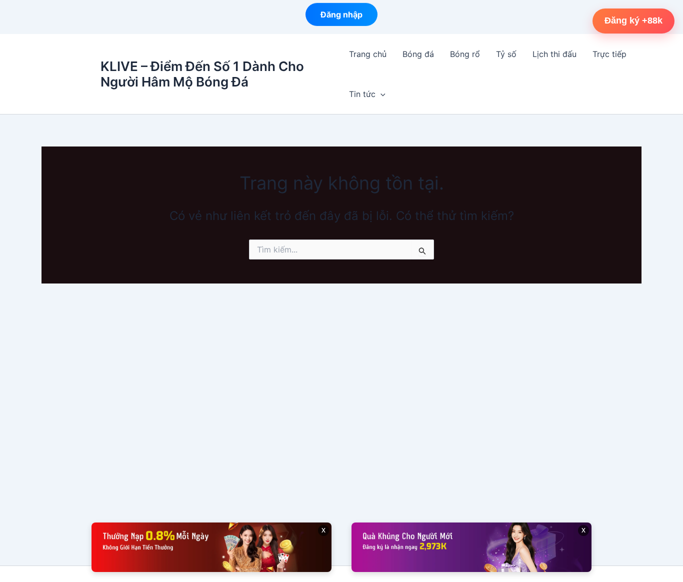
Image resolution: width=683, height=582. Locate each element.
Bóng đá (418, 54)
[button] (381, 94)
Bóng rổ (465, 54)
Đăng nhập (341, 14)
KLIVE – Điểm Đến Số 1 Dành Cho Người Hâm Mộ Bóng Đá (202, 74)
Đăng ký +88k (633, 21)
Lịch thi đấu (554, 54)
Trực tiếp (609, 54)
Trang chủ (367, 54)
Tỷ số (506, 54)
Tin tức (362, 94)
